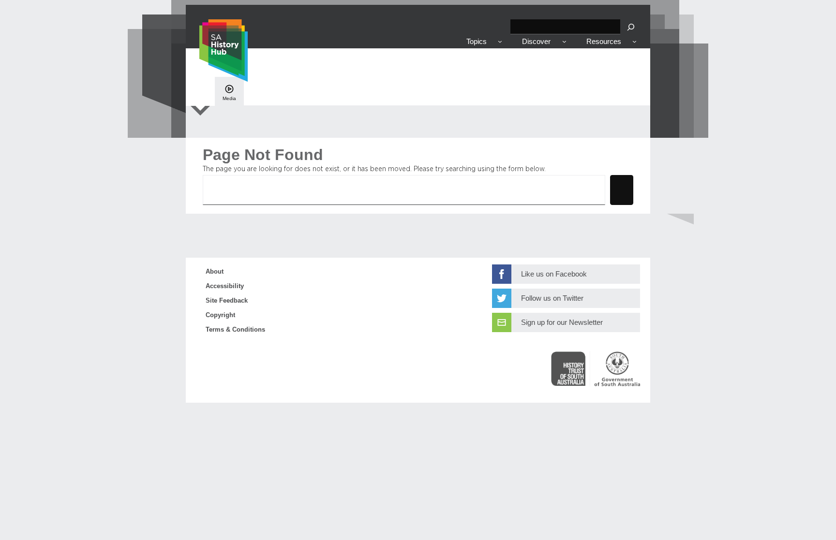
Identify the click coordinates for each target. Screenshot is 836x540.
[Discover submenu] (564, 41)
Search (621, 189)
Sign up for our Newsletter (562, 322)
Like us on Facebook (554, 274)
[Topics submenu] (500, 41)
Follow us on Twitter (552, 298)
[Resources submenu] (634, 41)
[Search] (631, 26)
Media (229, 98)
